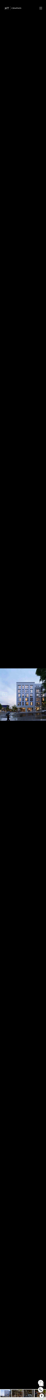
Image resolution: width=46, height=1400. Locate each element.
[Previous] (5, 694)
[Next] (41, 694)
